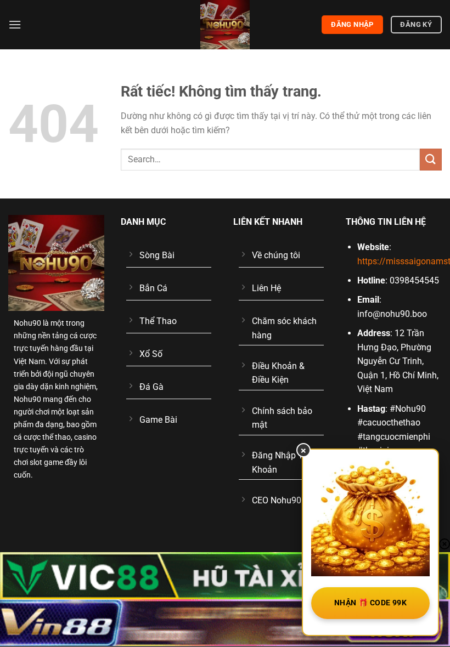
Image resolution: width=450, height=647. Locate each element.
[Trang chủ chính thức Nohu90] (225, 24)
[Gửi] (431, 159)
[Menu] (14, 24)
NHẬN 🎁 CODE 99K (370, 602)
